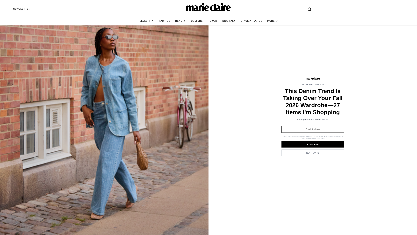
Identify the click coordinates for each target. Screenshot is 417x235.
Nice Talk (228, 21)
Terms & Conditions (326, 136)
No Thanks (312, 152)
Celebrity (147, 21)
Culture (197, 21)
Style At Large (251, 21)
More (271, 21)
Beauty (180, 21)
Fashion (164, 21)
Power (212, 21)
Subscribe (312, 144)
